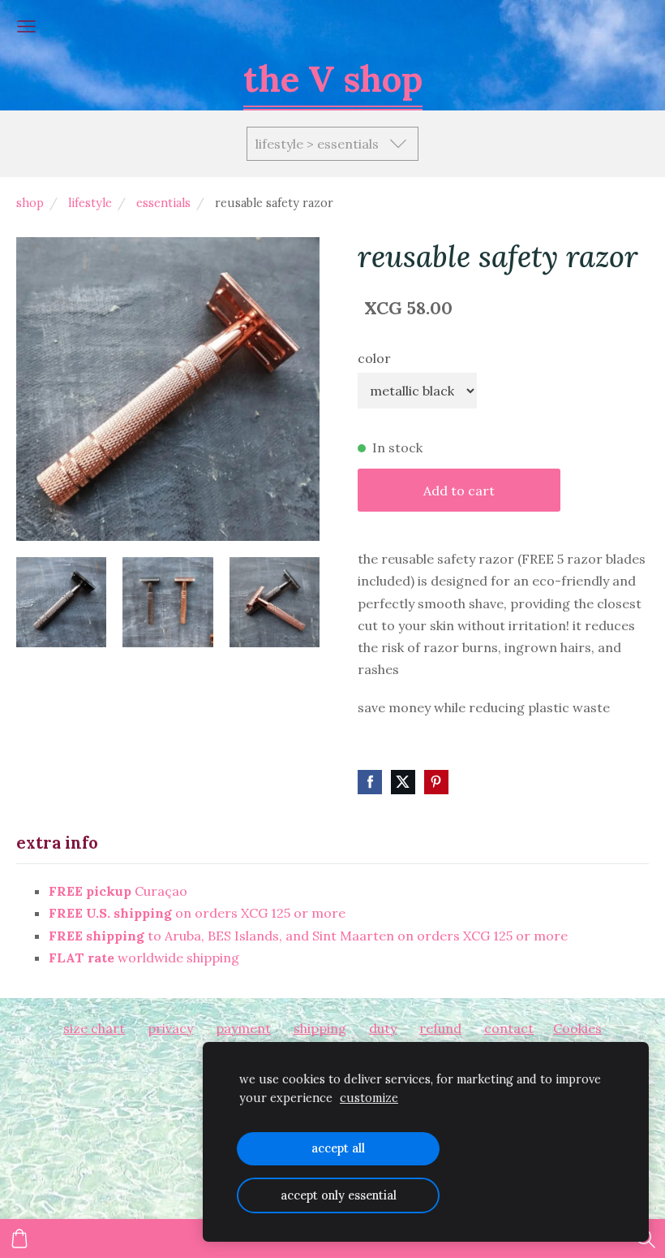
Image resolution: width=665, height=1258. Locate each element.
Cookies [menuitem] (577, 1028)
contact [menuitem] (509, 1028)
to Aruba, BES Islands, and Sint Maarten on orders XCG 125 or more (308, 935)
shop (30, 203)
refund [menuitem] (440, 1028)
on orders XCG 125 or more (197, 913)
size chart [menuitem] (94, 1028)
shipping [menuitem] (320, 1028)
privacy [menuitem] (170, 1028)
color (374, 358)
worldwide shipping (144, 957)
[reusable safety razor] (61, 602)
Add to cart (459, 490)
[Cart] (19, 1238)
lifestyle (90, 203)
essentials (163, 203)
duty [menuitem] (383, 1028)
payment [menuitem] (243, 1028)
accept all (338, 1148)
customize (369, 1098)
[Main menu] (26, 26)
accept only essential (339, 1195)
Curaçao (118, 891)
